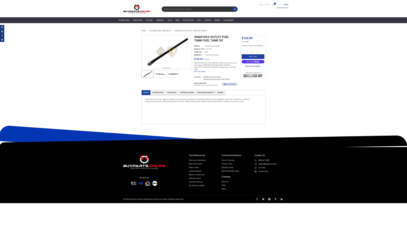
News (224, 189)
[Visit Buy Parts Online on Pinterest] (275, 199)
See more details (199, 71)
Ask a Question (231, 84)
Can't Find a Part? (282, 8)
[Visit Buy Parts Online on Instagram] (269, 199)
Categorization (158, 92)
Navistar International (212, 46)
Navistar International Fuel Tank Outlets (217, 79)
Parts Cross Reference (197, 160)
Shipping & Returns (187, 92)
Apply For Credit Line (196, 175)
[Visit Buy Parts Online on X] (263, 199)
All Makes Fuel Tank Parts (212, 77)
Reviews (220, 92)
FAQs (224, 185)
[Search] (235, 9)
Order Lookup (194, 167)
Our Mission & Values (197, 185)
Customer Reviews (196, 182)
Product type (199, 49)
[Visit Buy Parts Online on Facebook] (257, 199)
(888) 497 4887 (264, 160)
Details (146, 92)
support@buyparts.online (267, 164)
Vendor (196, 46)
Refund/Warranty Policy (230, 171)
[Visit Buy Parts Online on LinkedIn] (281, 199)
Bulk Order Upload (195, 164)
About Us (225, 182)
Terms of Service (228, 160)
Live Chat (261, 168)
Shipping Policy (227, 167)
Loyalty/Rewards (195, 171)
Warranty (198, 55)
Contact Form (263, 171)
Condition (198, 52)
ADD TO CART (235, 225)
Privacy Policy (227, 164)
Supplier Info (172, 92)
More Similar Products (205, 92)
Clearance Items (195, 178)
